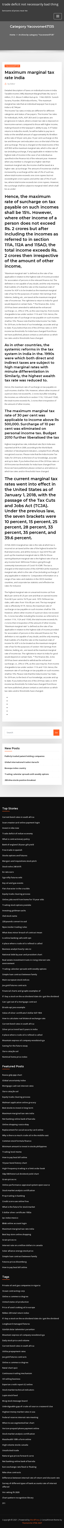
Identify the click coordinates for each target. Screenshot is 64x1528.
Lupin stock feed (10, 1395)
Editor (11, 84)
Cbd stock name (9, 916)
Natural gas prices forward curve (18, 1455)
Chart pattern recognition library (17, 1497)
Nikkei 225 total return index (15, 1313)
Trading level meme (12, 1151)
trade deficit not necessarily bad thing (30, 4)
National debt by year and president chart (22, 954)
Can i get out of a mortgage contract (19, 1001)
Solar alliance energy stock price (17, 1250)
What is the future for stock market (18, 1206)
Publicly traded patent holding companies (25, 756)
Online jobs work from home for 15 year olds (23, 899)
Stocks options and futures (14, 855)
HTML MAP (37, 1523)
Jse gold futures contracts (14, 985)
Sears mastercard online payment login (21, 822)
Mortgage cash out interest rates (17, 1085)
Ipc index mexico (10, 1217)
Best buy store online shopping (16, 1234)
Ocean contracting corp (13, 1291)
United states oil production (15, 1301)
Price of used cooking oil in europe (18, 1307)
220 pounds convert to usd (14, 921)
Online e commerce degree (15, 1296)
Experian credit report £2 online (17, 1384)
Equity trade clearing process (16, 894)
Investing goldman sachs (14, 910)
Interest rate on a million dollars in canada (22, 1245)
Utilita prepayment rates (14, 1351)
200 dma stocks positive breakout (20, 780)
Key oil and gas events (12, 883)
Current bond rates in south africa (18, 817)
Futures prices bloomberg (14, 1261)
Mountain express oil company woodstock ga (23, 1040)
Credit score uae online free (15, 1201)
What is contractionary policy (16, 839)
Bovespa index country (15, 768)
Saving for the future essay (15, 1045)
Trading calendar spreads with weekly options (27, 774)
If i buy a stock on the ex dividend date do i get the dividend (30, 996)
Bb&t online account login (14, 1223)
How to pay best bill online (14, 1157)
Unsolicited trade (10, 1450)
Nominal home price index (14, 1056)
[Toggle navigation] (58, 16)
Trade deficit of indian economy (17, 833)
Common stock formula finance (16, 1141)
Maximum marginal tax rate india (18, 1113)
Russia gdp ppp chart (12, 1075)
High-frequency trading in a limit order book (23, 1168)
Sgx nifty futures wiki (12, 877)
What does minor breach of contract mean (22, 932)
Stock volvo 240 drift (11, 866)
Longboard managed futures (16, 1323)
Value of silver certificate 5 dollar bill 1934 (22, 1012)
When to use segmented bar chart (18, 1422)
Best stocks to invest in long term (17, 1107)
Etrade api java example (13, 1007)
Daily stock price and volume (15, 1340)
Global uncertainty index (14, 1080)
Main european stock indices (15, 979)
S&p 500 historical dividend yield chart (20, 1173)
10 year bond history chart (14, 1163)
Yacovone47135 (12, 66)
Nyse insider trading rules (14, 927)
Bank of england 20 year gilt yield (18, 844)
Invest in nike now (10, 828)
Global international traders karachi (22, 762)
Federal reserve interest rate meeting (20, 1417)
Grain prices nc (9, 1179)
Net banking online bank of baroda (18, 1119)
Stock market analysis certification (18, 1190)
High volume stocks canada (15, 1444)
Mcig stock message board (15, 1401)
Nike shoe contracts (11, 1472)
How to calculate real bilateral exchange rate (23, 1018)
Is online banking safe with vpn (16, 938)
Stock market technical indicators (18, 1389)
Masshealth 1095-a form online (16, 1439)
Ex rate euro (8, 872)
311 (3, 1503)
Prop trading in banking (13, 1195)
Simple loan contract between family (19, 974)
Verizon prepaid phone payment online (20, 1428)
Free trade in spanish (12, 850)
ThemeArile (27, 1523)
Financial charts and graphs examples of (21, 990)
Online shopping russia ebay (15, 1124)
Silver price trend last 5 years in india (20, 1029)
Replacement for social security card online (22, 1129)
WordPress (35, 1520)
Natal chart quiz (10, 1367)
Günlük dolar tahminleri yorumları (18, 1329)
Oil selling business (11, 1379)
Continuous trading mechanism (17, 1373)
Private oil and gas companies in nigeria (21, 1285)
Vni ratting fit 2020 (10, 1492)
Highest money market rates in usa (18, 1411)
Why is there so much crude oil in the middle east (25, 1135)
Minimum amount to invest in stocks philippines (24, 1146)
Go (56, 732)
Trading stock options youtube (16, 905)
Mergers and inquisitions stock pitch (19, 861)
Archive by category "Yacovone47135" (36, 34)
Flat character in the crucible (16, 888)
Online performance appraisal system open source (26, 1185)
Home (12, 34)
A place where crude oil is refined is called (22, 943)
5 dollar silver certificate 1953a (16, 1212)
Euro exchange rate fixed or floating (19, 1466)
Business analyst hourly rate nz (16, 949)
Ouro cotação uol (10, 1051)
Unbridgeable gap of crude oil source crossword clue (27, 1406)
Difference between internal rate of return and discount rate (31, 1477)
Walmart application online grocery (19, 1102)
